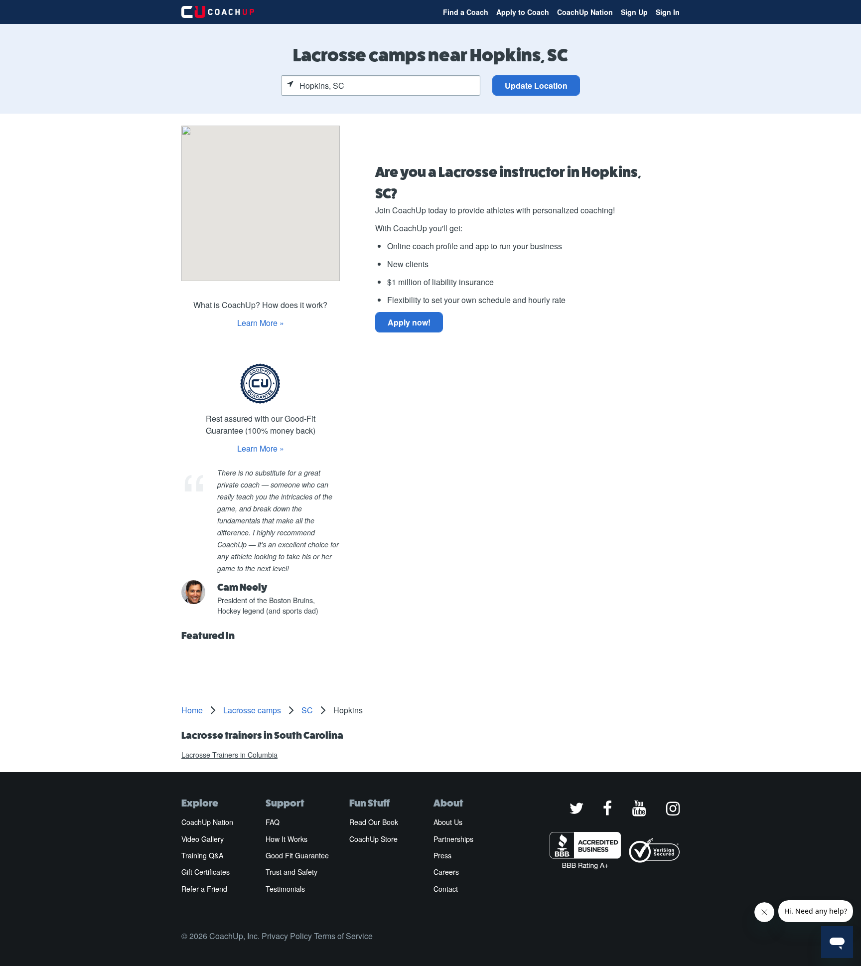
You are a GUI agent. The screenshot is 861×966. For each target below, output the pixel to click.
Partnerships (453, 839)
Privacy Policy (287, 936)
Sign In (668, 12)
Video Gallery (202, 839)
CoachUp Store (373, 839)
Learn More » (260, 322)
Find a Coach (465, 12)
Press (442, 855)
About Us (447, 822)
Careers (446, 872)
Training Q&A (202, 855)
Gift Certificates (205, 872)
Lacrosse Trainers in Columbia (229, 755)
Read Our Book (373, 822)
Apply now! (409, 322)
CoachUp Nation (585, 12)
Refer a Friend (204, 889)
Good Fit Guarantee (297, 855)
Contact (445, 889)
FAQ (273, 822)
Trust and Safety (291, 872)
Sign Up (634, 12)
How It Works (286, 839)
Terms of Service (343, 936)
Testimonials (285, 889)
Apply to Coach (522, 12)
